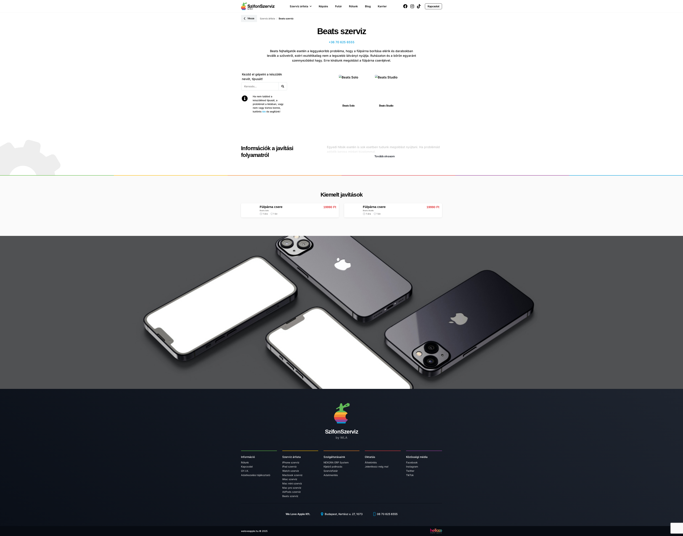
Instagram (412, 466)
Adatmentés (331, 475)
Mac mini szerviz (292, 483)
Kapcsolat (433, 6)
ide (264, 111)
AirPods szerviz (291, 491)
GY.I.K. (245, 470)
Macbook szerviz (292, 475)
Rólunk (353, 6)
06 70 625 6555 (387, 514)
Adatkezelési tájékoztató (255, 475)
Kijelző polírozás (333, 466)
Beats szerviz (290, 496)
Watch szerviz (290, 470)
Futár (338, 6)
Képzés (323, 6)
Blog (368, 6)
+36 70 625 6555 (341, 42)
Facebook (412, 462)
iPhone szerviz (290, 462)
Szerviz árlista (299, 6)
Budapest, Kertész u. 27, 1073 (343, 514)
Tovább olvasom (384, 156)
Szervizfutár (331, 470)
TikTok (410, 475)
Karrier (382, 6)
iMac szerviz (289, 479)
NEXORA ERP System (336, 462)
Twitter (410, 470)
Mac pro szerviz (291, 487)
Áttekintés (371, 462)
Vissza (250, 18)
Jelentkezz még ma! (376, 466)
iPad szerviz (289, 466)
